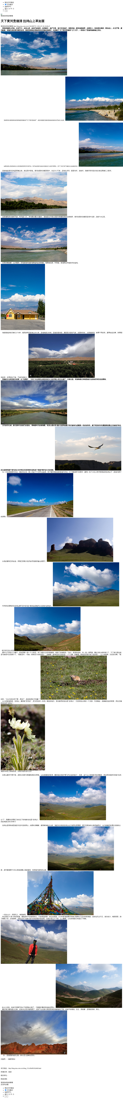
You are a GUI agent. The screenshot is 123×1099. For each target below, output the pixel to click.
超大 (6, 8)
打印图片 (10, 4)
